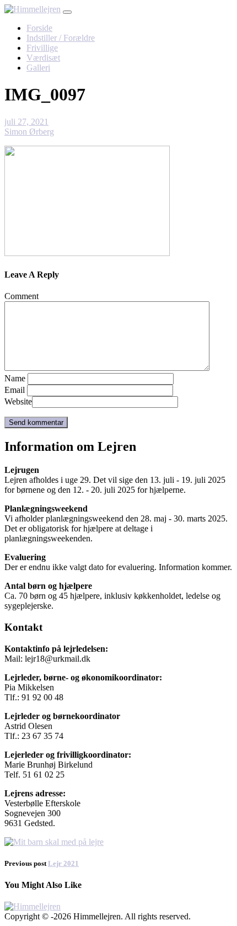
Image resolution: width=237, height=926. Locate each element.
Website (18, 401)
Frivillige (42, 47)
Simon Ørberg (29, 131)
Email (14, 390)
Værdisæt (43, 57)
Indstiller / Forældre (60, 37)
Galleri (38, 67)
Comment (21, 296)
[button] (67, 12)
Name (14, 378)
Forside (39, 28)
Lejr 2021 (63, 863)
